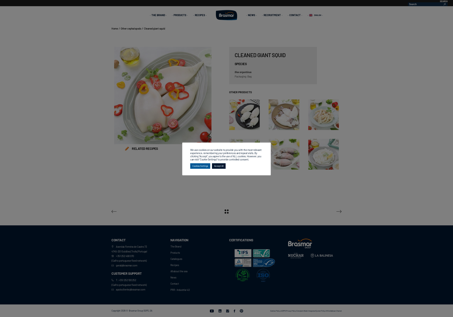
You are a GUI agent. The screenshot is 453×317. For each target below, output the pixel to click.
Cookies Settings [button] (200, 166)
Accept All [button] (219, 166)
